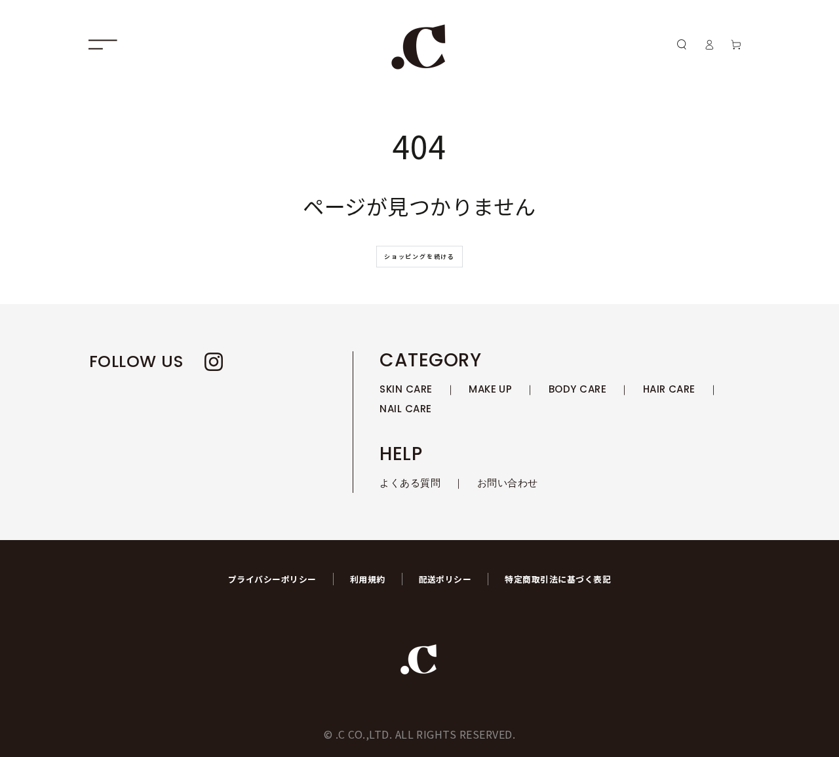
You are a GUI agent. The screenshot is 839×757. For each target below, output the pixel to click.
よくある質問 (410, 483)
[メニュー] (103, 44)
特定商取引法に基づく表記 (558, 579)
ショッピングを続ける (419, 256)
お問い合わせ (507, 483)
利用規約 (367, 579)
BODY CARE (577, 389)
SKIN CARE (406, 389)
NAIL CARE (405, 409)
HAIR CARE (669, 389)
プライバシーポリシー (272, 579)
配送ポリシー (445, 579)
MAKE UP (490, 389)
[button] (681, 44)
